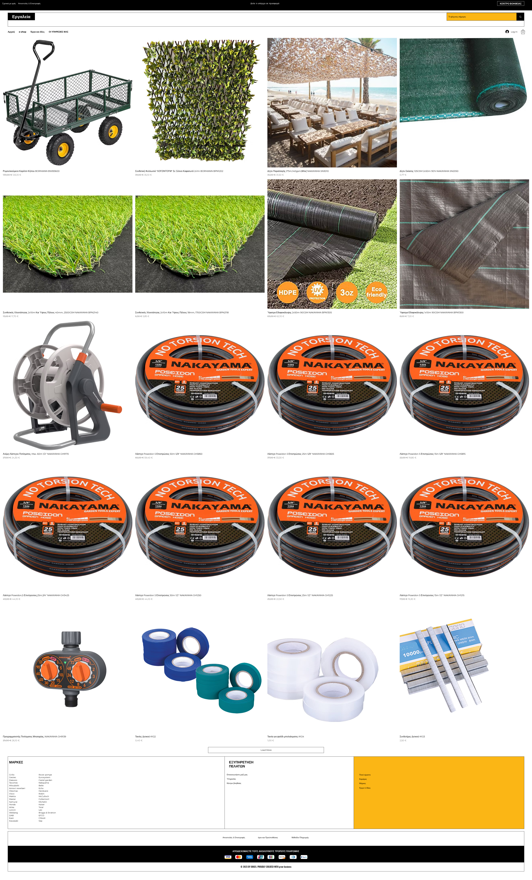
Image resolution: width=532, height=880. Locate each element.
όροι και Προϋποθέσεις (268, 837)
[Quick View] (67, 102)
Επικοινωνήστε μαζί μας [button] (237, 774)
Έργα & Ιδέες (365, 788)
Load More (266, 750)
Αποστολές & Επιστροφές (234, 837)
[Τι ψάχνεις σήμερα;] (520, 16)
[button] (523, 31)
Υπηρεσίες (231, 779)
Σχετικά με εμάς (9, 3)
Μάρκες (362, 783)
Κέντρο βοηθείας (234, 783)
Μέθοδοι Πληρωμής (300, 837)
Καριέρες (363, 779)
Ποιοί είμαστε (365, 774)
